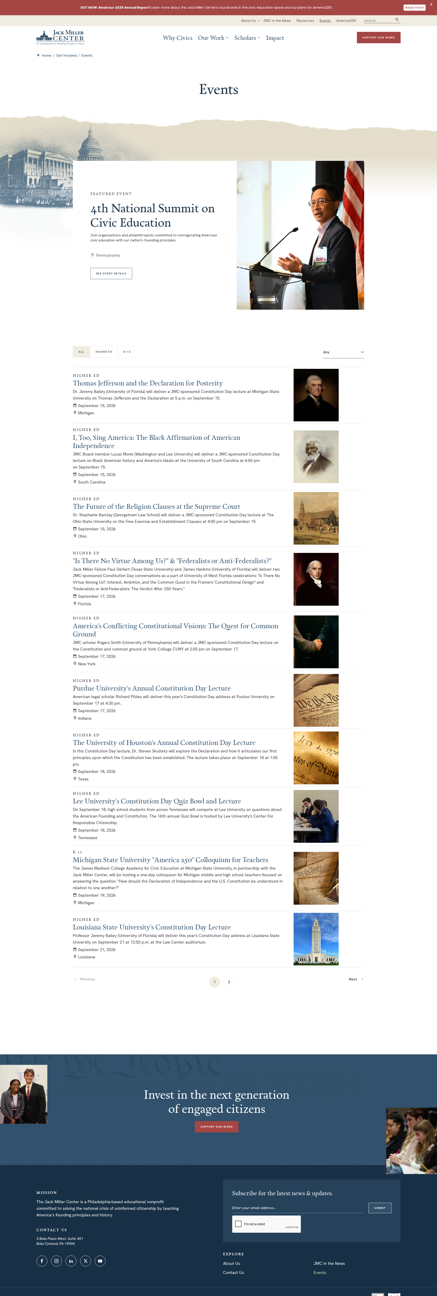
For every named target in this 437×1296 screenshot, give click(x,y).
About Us (231, 1263)
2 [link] (229, 982)
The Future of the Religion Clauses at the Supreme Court (156, 506)
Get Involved (66, 55)
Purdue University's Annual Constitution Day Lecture (152, 688)
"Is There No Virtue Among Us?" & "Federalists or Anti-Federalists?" (172, 561)
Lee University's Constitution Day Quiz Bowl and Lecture (157, 801)
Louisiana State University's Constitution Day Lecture (152, 927)
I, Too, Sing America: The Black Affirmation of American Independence (156, 441)
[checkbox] (104, 352)
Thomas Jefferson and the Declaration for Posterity (148, 383)
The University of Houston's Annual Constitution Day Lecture (164, 742)
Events (320, 1272)
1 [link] (215, 982)
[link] (356, 979)
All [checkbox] (81, 352)
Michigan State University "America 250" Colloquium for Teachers (170, 860)
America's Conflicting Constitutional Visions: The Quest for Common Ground (175, 630)
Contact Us (233, 1272)
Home (46, 55)
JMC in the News (329, 1263)
